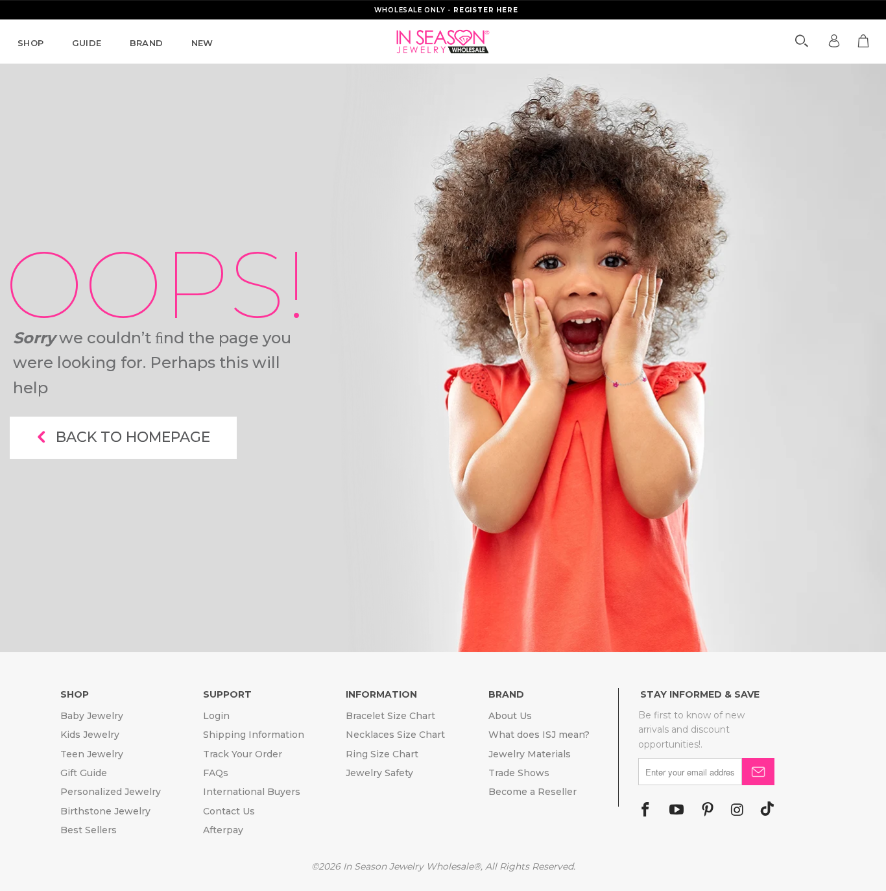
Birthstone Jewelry (105, 811)
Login (216, 716)
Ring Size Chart (382, 754)
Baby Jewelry (91, 716)
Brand (146, 43)
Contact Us (229, 811)
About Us (510, 716)
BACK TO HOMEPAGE (133, 437)
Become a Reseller (532, 792)
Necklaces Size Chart (395, 734)
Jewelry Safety (379, 773)
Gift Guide (83, 773)
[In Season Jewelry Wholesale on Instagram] (737, 810)
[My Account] (834, 40)
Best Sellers (88, 830)
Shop (31, 43)
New (202, 43)
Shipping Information (253, 734)
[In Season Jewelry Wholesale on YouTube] (676, 810)
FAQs (215, 773)
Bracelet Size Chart (390, 716)
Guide (87, 43)
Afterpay (223, 830)
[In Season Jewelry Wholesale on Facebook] (645, 810)
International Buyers (251, 792)
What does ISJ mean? (539, 734)
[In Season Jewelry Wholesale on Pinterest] (707, 810)
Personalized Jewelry (110, 792)
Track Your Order (242, 754)
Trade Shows (518, 773)
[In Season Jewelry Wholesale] (443, 41)
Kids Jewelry (89, 734)
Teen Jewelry (91, 754)
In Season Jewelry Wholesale (408, 866)
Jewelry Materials (529, 754)
